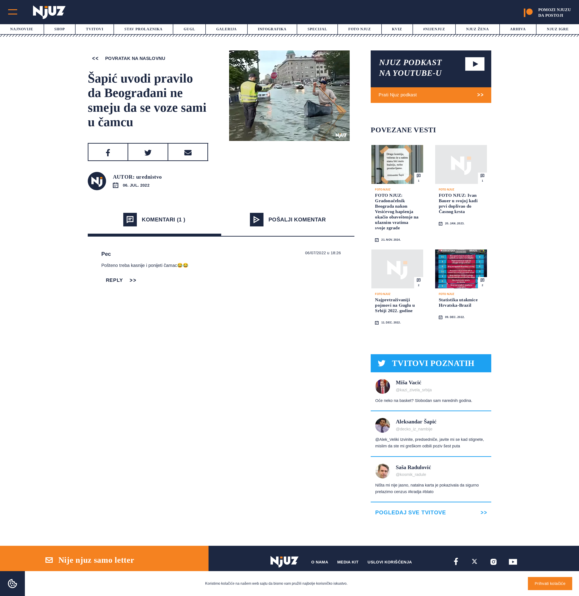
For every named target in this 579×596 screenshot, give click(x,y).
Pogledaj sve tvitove (410, 512)
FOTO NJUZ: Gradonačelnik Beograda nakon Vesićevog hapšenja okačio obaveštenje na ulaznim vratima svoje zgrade (396, 211)
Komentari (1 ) (163, 219)
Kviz (397, 29)
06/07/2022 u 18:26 (323, 253)
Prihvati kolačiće (550, 583)
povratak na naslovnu (134, 58)
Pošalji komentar (297, 219)
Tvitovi (94, 29)
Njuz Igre (558, 29)
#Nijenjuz (434, 29)
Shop (59, 29)
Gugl (189, 29)
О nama (319, 562)
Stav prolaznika (143, 29)
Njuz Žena (477, 29)
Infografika (272, 29)
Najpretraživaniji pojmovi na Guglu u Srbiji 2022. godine (395, 305)
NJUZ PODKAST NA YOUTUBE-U (410, 68)
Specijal (317, 29)
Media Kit (347, 562)
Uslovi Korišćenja (390, 562)
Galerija (226, 29)
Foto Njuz (359, 29)
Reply (114, 280)
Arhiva (518, 29)
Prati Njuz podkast (398, 95)
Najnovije (21, 29)
